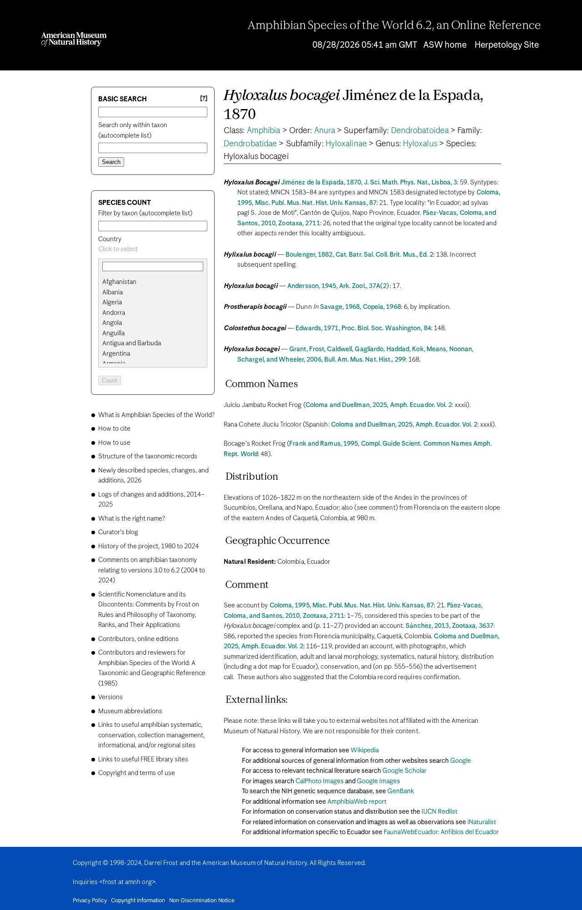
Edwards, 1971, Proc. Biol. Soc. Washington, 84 (363, 328)
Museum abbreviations (130, 711)
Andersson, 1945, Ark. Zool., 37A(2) (338, 286)
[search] (153, 292)
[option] (156, 282)
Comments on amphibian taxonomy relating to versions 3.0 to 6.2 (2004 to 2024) (151, 570)
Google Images (378, 781)
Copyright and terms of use (136, 773)
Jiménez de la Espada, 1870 (353, 106)
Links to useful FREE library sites (143, 759)
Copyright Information (138, 901)
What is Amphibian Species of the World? (156, 415)
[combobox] (152, 249)
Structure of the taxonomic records (147, 456)
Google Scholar (404, 771)
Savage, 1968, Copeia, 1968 (360, 307)
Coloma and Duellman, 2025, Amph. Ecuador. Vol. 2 (379, 405)
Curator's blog (118, 532)
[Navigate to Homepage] (74, 39)
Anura (325, 131)
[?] (203, 99)
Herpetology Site (507, 45)
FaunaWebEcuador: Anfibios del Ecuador (441, 832)
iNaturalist (481, 822)
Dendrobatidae (250, 144)
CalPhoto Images (320, 781)
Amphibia (264, 131)
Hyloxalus (420, 144)
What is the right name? (131, 519)
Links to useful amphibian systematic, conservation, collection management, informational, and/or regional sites (151, 735)
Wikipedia (365, 750)
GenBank (400, 791)
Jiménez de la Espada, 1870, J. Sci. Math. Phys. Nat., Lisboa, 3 (369, 182)
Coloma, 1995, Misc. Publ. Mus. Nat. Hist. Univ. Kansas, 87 (352, 605)
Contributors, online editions (138, 639)
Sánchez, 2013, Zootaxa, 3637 (449, 626)
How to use (114, 443)
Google (460, 761)
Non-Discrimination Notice (202, 901)
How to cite (114, 429)
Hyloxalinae (346, 144)
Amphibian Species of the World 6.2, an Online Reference (394, 25)
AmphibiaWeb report (356, 802)
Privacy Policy (90, 901)
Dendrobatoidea (420, 131)
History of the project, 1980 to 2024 (148, 546)
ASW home (445, 45)
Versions (110, 697)
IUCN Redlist (439, 812)
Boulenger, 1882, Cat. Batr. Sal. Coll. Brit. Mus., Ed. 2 (359, 255)
